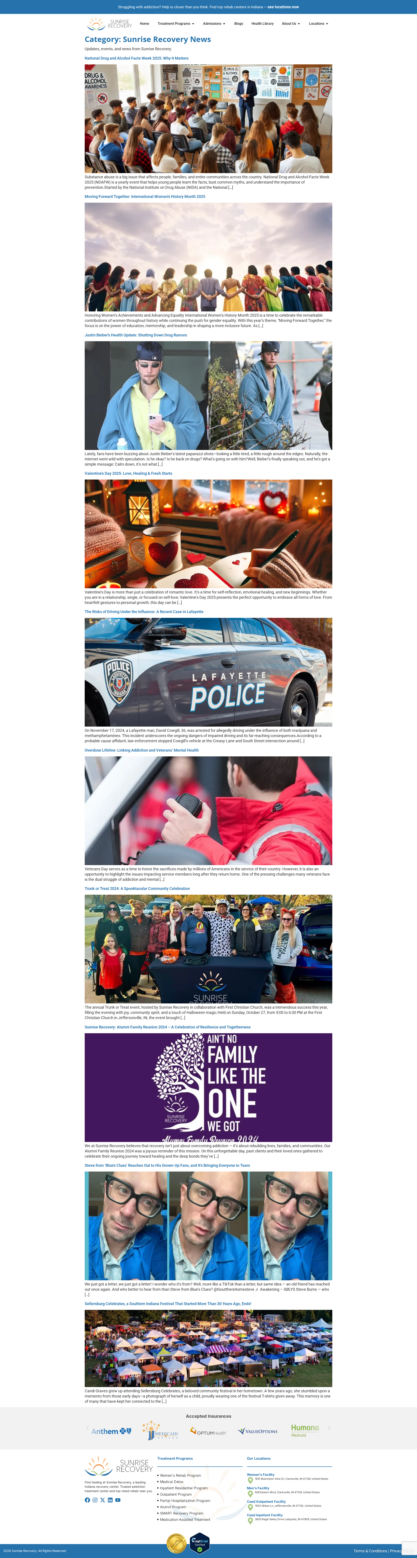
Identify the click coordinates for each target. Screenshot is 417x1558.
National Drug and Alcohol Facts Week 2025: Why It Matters (137, 58)
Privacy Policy (402, 1551)
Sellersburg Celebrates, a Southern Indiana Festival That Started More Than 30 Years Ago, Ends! (168, 1303)
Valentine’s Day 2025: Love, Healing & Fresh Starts (128, 473)
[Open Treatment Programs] (193, 23)
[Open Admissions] (224, 23)
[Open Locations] (327, 23)
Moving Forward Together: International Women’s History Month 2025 (145, 196)
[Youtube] (118, 1500)
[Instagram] (95, 1500)
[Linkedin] (110, 1500)
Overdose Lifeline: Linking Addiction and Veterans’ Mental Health (142, 750)
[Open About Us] (299, 23)
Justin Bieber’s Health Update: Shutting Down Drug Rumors (136, 335)
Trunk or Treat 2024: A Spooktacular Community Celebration (137, 888)
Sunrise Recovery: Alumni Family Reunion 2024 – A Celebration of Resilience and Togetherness (168, 1027)
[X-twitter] (102, 1500)
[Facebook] (87, 1500)
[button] (87, 1427)
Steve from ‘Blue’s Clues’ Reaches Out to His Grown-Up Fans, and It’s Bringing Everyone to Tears (167, 1165)
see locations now (283, 7)
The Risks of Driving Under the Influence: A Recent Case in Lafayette (144, 611)
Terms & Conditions (370, 1551)
